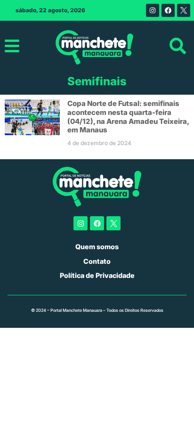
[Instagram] (152, 10)
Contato (97, 261)
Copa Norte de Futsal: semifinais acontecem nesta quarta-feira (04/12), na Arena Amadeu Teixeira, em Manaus (128, 116)
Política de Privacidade (97, 275)
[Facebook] (168, 10)
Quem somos (97, 247)
